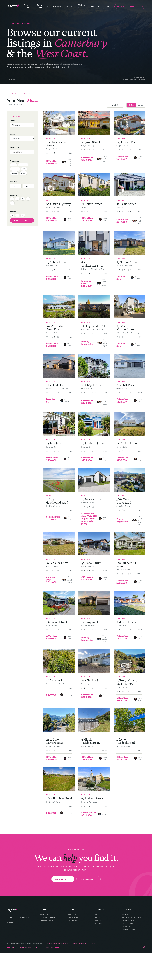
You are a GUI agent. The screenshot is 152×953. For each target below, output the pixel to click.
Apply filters (20, 220)
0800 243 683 (127, 923)
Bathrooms (13, 211)
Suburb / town (14, 148)
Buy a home (39, 6)
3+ (23, 199)
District (12, 134)
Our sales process (46, 920)
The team (97, 917)
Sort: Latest (114, 105)
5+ (12, 203)
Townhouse (23, 165)
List (142, 105)
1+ (12, 199)
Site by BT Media (90, 943)
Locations (98, 920)
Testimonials (57, 6)
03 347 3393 (126, 926)
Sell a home (26, 6)
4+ (28, 199)
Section (23, 173)
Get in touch (61, 879)
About (69, 6)
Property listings (73, 917)
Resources (95, 6)
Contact (107, 6)
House (14, 165)
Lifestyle (14, 173)
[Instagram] (144, 947)
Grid (132, 105)
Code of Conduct (78, 943)
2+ (17, 199)
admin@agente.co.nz (129, 930)
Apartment (15, 169)
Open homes (72, 920)
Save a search (87, 879)
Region (12, 120)
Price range (13, 181)
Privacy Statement (52, 943)
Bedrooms (13, 195)
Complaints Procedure (65, 943)
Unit (23, 169)
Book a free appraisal (128, 6)
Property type (14, 161)
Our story (97, 914)
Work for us (81, 6)
